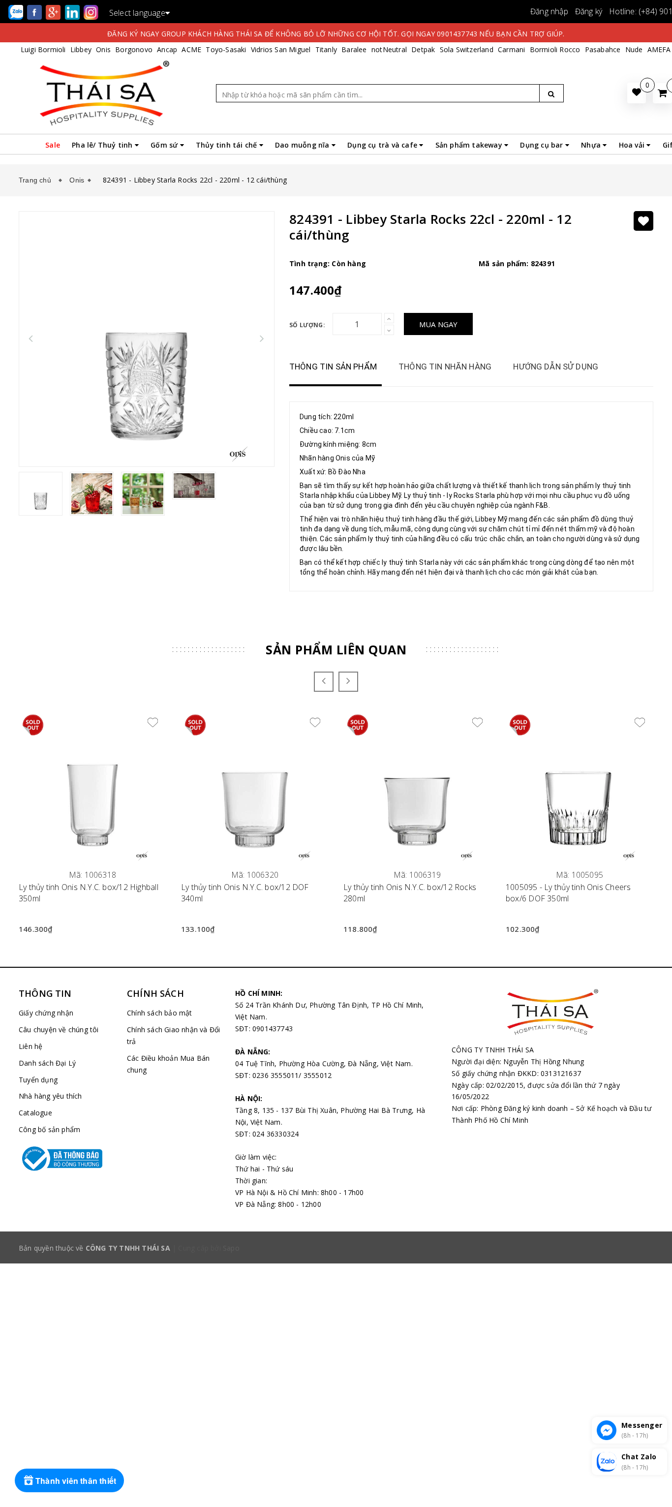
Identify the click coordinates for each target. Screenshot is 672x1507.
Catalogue (35, 1112)
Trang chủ (37, 180)
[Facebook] (35, 11)
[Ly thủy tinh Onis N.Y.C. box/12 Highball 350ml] (92, 787)
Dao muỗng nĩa (303, 145)
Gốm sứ (165, 145)
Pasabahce (603, 49)
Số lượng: (307, 325)
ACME (191, 49)
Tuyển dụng (38, 1079)
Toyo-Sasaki (226, 49)
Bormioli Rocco (555, 49)
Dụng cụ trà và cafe (383, 145)
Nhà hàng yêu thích (50, 1096)
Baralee (354, 49)
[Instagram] (91, 11)
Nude (634, 49)
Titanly (326, 49)
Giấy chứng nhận (46, 1012)
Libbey (81, 49)
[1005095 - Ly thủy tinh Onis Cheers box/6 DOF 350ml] (579, 787)
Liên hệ (30, 1046)
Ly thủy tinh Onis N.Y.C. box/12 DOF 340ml (245, 892)
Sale (52, 145)
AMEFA (659, 49)
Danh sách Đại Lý (47, 1063)
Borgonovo (134, 49)
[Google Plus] (54, 11)
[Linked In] (73, 11)
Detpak (423, 49)
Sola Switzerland (466, 49)
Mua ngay (438, 324)
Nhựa (592, 145)
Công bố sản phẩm (49, 1129)
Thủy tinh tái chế (227, 145)
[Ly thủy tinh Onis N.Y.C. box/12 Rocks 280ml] (417, 787)
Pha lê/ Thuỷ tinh (103, 145)
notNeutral (389, 49)
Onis (103, 49)
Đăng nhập (549, 11)
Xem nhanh (92, 869)
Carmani (511, 49)
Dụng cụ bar (542, 145)
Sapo (231, 1248)
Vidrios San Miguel (281, 49)
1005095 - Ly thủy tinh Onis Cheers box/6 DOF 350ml (568, 892)
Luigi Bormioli (43, 49)
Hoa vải (633, 145)
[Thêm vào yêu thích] (643, 221)
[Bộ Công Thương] (65, 1158)
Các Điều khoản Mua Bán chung (168, 1064)
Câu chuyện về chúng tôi (59, 1029)
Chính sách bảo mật (159, 1012)
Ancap (167, 49)
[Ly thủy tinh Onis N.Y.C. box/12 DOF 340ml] (255, 787)
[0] (662, 93)
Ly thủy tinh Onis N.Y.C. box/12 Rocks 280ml (409, 892)
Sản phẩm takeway (469, 145)
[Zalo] (16, 11)
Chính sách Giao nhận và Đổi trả (173, 1035)
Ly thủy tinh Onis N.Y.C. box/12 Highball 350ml (88, 892)
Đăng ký (588, 11)
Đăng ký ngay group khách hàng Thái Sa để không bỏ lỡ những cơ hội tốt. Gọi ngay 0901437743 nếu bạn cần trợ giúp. (335, 33)
